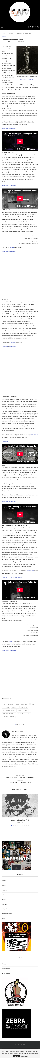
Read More (24, 1056)
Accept (16, 1056)
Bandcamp (12, 128)
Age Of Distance (8, 704)
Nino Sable (24, 707)
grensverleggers (7, 913)
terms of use (6, 973)
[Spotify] (35, 27)
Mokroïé (14, 707)
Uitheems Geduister (24, 713)
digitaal (12, 247)
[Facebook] (28, 27)
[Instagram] (32, 27)
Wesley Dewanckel (8, 716)
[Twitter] (30, 27)
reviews (4, 890)
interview (4, 904)
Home (3, 33)
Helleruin (5, 577)
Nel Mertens (11, 42)
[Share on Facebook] (19, 724)
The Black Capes (22, 710)
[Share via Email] (23, 724)
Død (33, 704)
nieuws (11, 33)
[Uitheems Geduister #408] (20, 805)
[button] (3, 809)
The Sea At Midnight (9, 713)
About (4, 964)
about (3, 918)
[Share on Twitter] (21, 724)
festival (4, 899)
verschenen (34, 434)
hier (8, 495)
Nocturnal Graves (8, 710)
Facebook (23, 79)
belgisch (4, 909)
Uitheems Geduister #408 (20, 820)
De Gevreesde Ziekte (15, 577)
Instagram (31, 79)
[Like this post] (17, 724)
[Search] (38, 27)
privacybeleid (6, 968)
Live (3, 894)
